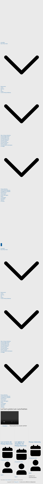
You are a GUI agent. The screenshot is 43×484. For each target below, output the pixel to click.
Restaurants (3, 86)
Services (2, 89)
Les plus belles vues (5, 137)
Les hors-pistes (4, 141)
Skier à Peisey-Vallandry (6, 135)
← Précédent (4, 426)
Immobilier (3, 198)
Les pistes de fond (4, 142)
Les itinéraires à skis (5, 139)
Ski (1, 90)
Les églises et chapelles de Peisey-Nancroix (20, 444)
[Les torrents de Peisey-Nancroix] (7, 428)
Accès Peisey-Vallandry (5, 190)
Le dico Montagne (4, 195)
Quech (2, 475)
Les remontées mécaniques (6, 145)
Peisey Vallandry (4, 189)
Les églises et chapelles (5, 191)
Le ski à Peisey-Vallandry (6, 92)
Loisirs (2, 87)
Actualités (3, 42)
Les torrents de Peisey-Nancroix (6, 443)
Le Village (3, 146)
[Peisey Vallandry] (35, 428)
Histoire (2, 200)
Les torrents (3, 194)
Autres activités (4, 143)
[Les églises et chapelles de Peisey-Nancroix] (21, 428)
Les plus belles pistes (5, 136)
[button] (21, 85)
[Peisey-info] (21, 1)
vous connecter (8, 479)
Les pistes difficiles (5, 140)
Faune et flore (3, 192)
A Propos (3, 201)
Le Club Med (3, 197)
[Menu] (1, 244)
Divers (2, 91)
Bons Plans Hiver (4, 43)
